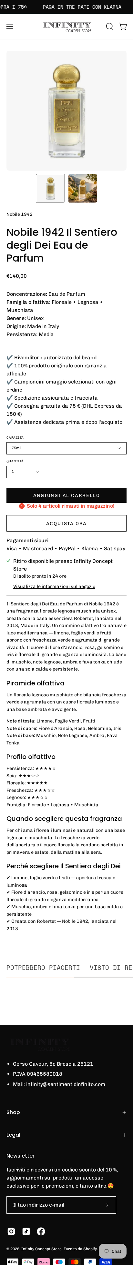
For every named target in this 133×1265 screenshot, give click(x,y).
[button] (109, 26)
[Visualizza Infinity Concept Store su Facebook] (41, 1231)
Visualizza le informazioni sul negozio (54, 586)
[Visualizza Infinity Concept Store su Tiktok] (26, 1231)
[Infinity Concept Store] (66, 26)
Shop (13, 1112)
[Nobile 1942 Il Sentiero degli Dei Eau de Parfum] (50, 188)
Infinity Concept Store (41, 1249)
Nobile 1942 (19, 214)
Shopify (90, 1249)
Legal (13, 1135)
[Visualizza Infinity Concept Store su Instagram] (11, 1231)
